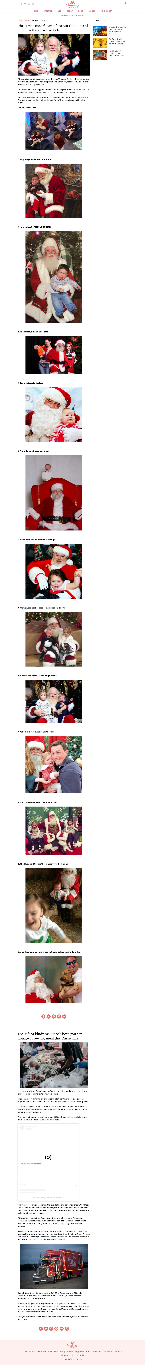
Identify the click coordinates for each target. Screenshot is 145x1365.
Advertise (32, 1351)
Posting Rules (53, 1351)
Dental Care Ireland (76, 15)
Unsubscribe (97, 1351)
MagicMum (118, 1351)
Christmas (23, 20)
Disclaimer (42, 1351)
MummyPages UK (78, 1355)
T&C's (88, 1351)
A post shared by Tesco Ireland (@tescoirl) (48, 1198)
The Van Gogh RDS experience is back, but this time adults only (117, 41)
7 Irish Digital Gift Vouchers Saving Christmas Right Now (116, 53)
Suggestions (79, 1351)
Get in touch (108, 1351)
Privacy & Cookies (66, 1351)
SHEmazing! (65, 1355)
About (25, 1351)
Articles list (44, 20)
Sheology (79, 1359)
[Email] (64, 1016)
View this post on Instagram (30, 1163)
